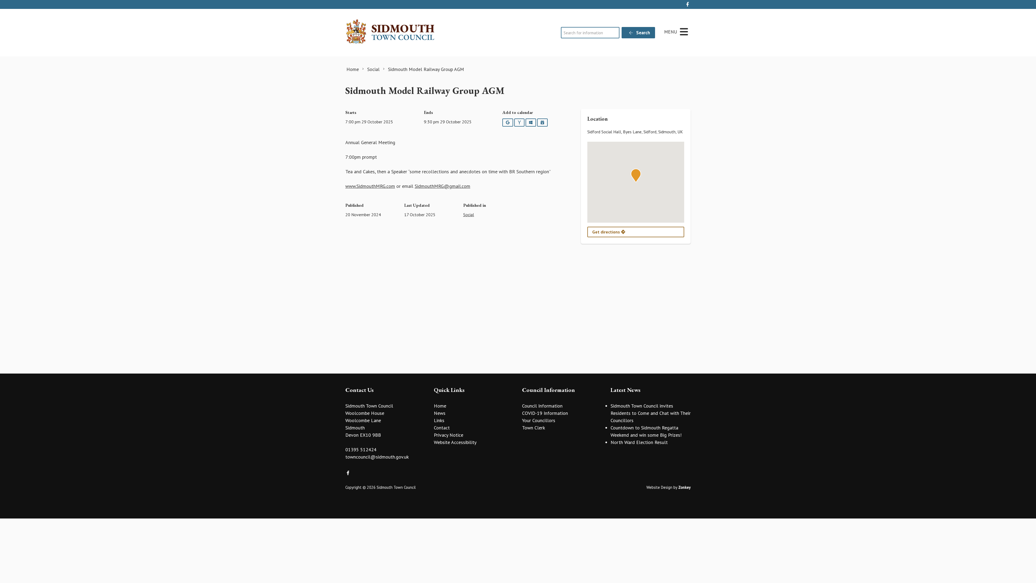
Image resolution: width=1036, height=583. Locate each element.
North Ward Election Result (639, 442)
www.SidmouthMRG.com (370, 186)
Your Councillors (538, 420)
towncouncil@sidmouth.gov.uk (377, 457)
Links (439, 420)
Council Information (542, 406)
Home (440, 406)
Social (468, 214)
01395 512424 (360, 449)
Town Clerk (533, 428)
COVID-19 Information (545, 413)
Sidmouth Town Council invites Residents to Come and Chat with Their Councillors (651, 413)
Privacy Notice (448, 435)
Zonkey (684, 487)
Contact (442, 428)
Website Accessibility (455, 442)
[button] (636, 175)
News (439, 413)
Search (642, 33)
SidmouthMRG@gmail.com (442, 186)
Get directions (606, 232)
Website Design (659, 487)
